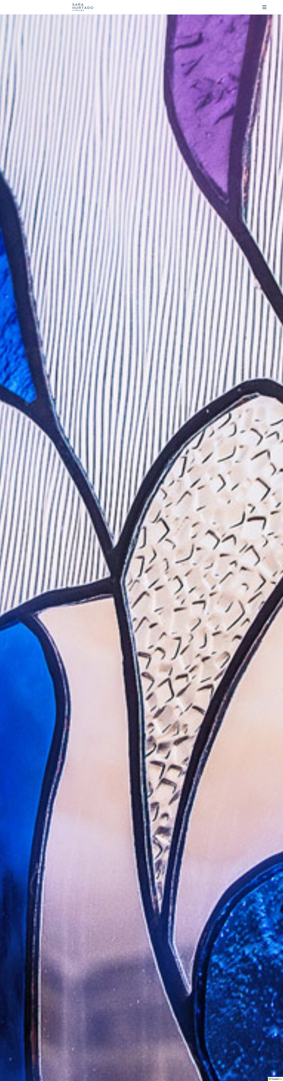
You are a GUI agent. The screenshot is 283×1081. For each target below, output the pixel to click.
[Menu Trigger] (264, 6)
